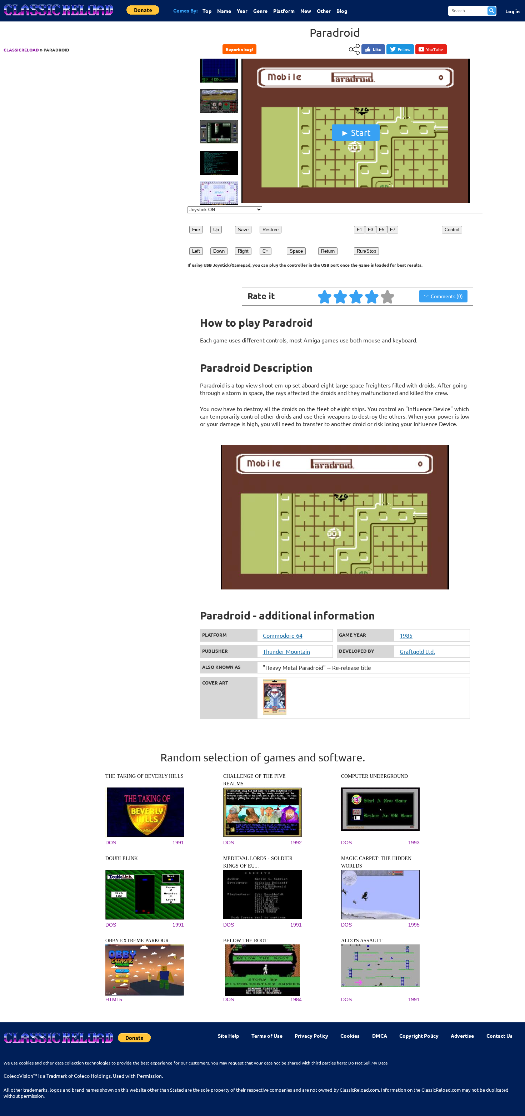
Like (377, 49)
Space (296, 251)
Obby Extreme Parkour (137, 940)
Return (328, 251)
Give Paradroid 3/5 (356, 296)
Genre (260, 11)
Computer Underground (374, 776)
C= (265, 251)
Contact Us (499, 1035)
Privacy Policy (311, 1035)
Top (206, 11)
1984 (296, 999)
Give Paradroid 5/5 (387, 296)
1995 (414, 925)
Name (224, 11)
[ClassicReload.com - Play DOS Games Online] (58, 17)
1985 (406, 635)
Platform (284, 11)
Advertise (462, 1035)
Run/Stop (366, 251)
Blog (341, 11)
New (305, 11)
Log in (512, 11)
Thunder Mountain (286, 651)
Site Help (228, 1035)
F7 (392, 229)
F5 (381, 229)
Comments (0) (447, 296)
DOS (110, 842)
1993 (414, 842)
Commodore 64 (282, 635)
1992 (296, 842)
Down (219, 251)
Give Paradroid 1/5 (325, 296)
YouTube (434, 49)
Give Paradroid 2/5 (340, 296)
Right (243, 251)
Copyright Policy (419, 1035)
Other (324, 11)
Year (242, 11)
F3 (370, 229)
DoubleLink (121, 858)
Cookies (350, 1035)
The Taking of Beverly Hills (144, 776)
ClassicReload (21, 50)
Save (243, 229)
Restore (270, 229)
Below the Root (245, 940)
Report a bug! (239, 49)
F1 (359, 229)
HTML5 (113, 999)
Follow (404, 49)
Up (216, 229)
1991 (178, 842)
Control (452, 229)
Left (196, 251)
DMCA (379, 1035)
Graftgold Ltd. (417, 651)
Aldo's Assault (361, 940)
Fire (196, 229)
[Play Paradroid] (355, 201)
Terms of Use (266, 1035)
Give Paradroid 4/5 (372, 296)
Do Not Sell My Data (368, 1063)
